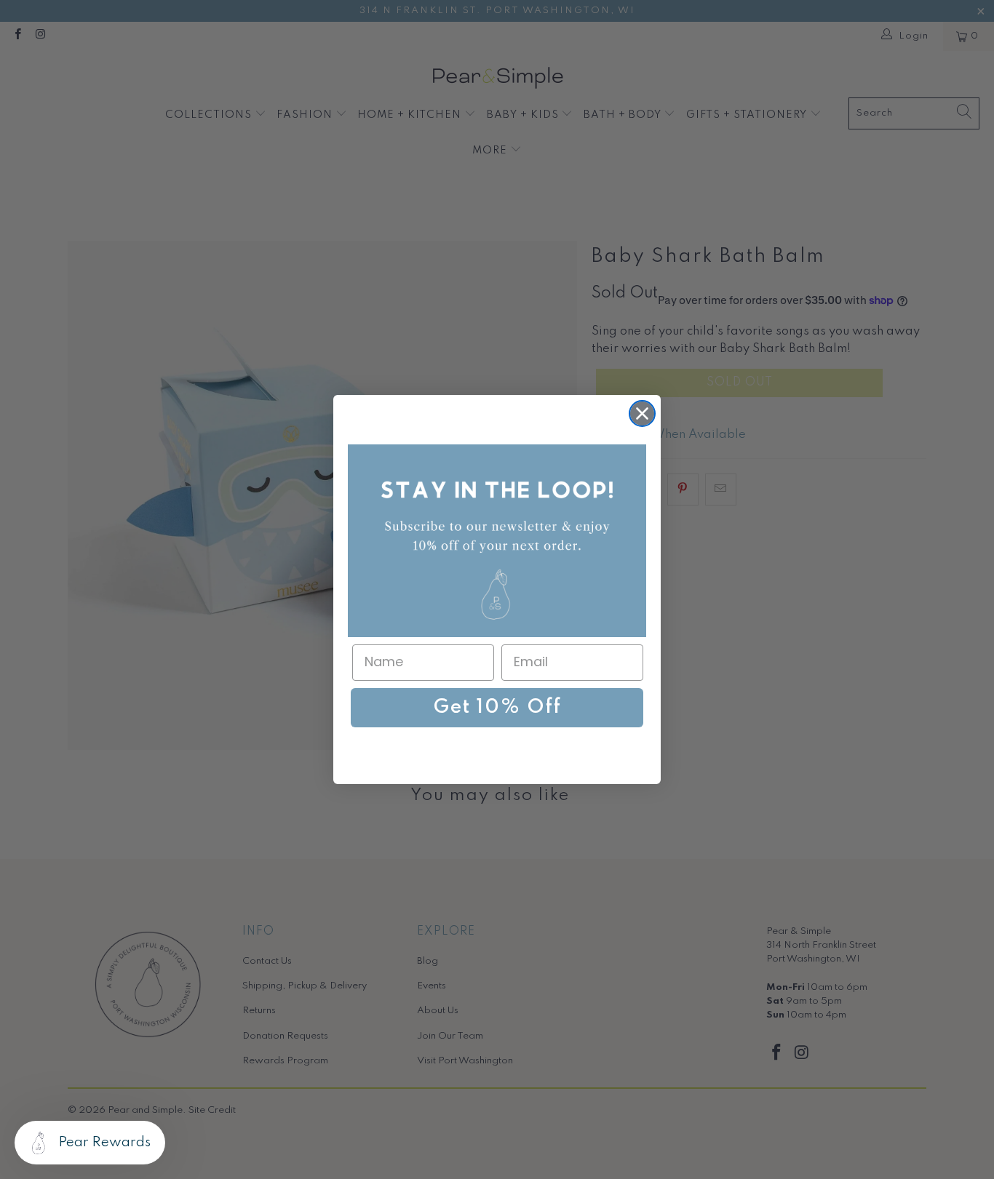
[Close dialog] (642, 413)
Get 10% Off (497, 707)
